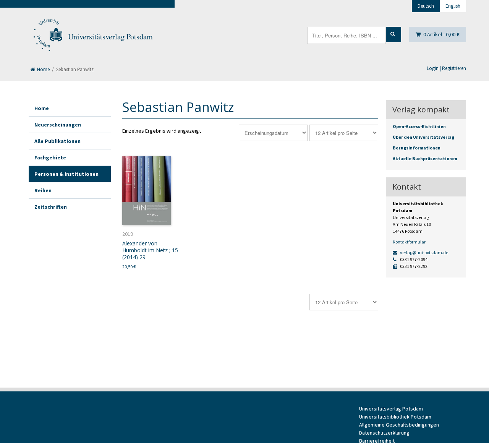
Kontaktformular (409, 242)
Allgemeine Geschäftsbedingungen (399, 424)
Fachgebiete (50, 157)
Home (43, 69)
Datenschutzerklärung (384, 432)
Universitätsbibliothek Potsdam (395, 416)
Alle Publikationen (57, 141)
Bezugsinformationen (416, 148)
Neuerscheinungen (57, 124)
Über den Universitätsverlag (423, 137)
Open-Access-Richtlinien (419, 126)
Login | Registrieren (446, 68)
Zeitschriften (50, 206)
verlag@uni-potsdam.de (423, 252)
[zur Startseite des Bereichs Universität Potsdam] (47, 36)
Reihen (43, 190)
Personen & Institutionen (66, 173)
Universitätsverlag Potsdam (110, 36)
